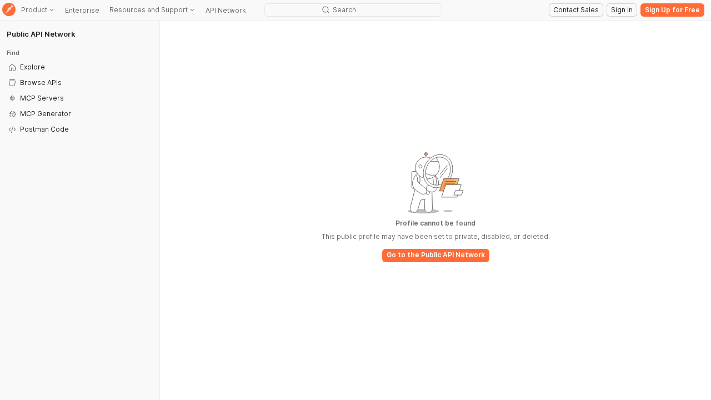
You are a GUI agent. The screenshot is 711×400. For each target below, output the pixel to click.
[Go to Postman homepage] (9, 10)
